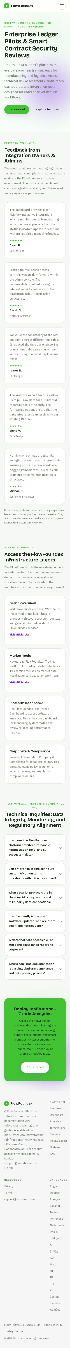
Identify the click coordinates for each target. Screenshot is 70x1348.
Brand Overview (23, 603)
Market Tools (20, 655)
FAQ (52, 1153)
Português (56, 1218)
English (54, 1186)
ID (51, 1277)
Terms (8, 1192)
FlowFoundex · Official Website (36, 609)
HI (51, 1270)
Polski (54, 1231)
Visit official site (19, 634)
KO (52, 1257)
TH (52, 1283)
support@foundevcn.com (20, 1199)
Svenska (55, 1303)
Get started (17, 109)
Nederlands (57, 1225)
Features (55, 1108)
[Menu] (62, 6)
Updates (55, 1147)
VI (51, 1290)
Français (55, 1199)
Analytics (55, 1121)
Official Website (53, 1325)
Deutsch (55, 1192)
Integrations (58, 1128)
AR (51, 1245)
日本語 (54, 1251)
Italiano (55, 1212)
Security (55, 1134)
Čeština (54, 1296)
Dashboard (56, 1114)
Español (55, 1205)
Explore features (47, 109)
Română (55, 1309)
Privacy (8, 1186)
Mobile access (58, 1140)
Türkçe (54, 1238)
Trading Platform (14, 1331)
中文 (52, 1264)
